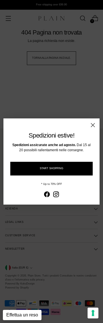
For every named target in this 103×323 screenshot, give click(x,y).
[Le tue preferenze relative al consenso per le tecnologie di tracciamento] (93, 313)
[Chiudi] (92, 125)
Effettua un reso (22, 314)
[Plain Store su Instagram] (56, 195)
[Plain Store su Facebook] (46, 195)
